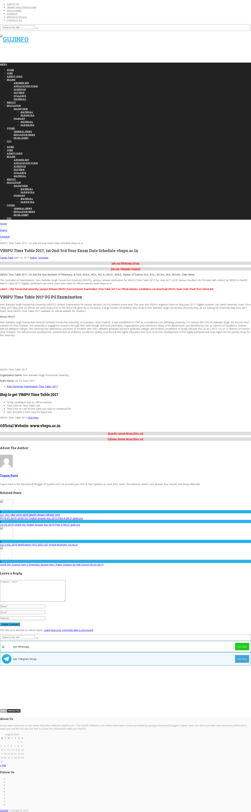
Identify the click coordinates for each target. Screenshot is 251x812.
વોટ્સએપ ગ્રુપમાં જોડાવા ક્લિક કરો (125, 433)
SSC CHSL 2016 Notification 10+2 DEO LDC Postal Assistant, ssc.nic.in (39, 544)
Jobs (10, 73)
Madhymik (21, 108)
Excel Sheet (21, 138)
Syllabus (20, 95)
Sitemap (12, 13)
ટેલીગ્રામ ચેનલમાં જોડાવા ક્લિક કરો (125, 439)
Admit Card (14, 76)
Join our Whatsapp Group (126, 263)
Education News (24, 134)
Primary (19, 118)
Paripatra (27, 115)
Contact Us (14, 20)
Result (11, 102)
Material (20, 99)
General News (23, 131)
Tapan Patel (6, 257)
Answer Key (21, 82)
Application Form (26, 86)
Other (11, 128)
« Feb (3, 765)
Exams (11, 79)
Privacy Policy (17, 17)
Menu (3, 64)
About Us (13, 4)
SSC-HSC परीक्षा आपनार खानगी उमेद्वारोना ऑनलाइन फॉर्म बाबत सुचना (30, 515)
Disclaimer (14, 10)
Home (10, 69)
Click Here (33, 417)
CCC (9, 141)
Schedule (20, 89)
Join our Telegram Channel (125, 268)
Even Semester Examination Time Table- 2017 (32, 386)
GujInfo (4, 810)
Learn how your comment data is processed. (68, 630)
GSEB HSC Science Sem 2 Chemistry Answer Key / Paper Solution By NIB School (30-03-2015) (52, 564)
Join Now (242, 646)
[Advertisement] (62, 54)
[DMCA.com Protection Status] (10, 712)
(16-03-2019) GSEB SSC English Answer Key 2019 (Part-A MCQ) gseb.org (40, 524)
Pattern (19, 92)
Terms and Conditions (21, 7)
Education (14, 105)
